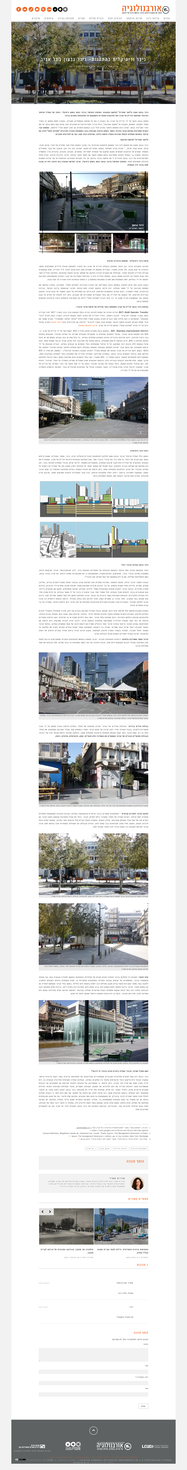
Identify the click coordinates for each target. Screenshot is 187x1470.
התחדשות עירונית (139, 1149)
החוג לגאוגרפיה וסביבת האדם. (91, 1457)
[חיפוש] (43, 8)
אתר (146, 1388)
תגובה (146, 1344)
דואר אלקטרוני (141, 1377)
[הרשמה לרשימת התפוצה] (37, 8)
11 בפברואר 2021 (44, 1283)
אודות (167, 18)
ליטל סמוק (56, 322)
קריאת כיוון (152, 18)
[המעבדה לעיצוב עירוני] (49, 11)
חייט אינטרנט (81, 1462)
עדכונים (36, 18)
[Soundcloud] (25, 8)
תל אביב (90, 1149)
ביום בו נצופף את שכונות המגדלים (78, 1249)
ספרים (81, 18)
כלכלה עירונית (120, 1149)
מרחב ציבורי (103, 1149)
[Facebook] (18, 8)
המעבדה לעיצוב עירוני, (123, 1457)
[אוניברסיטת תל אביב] (60, 11)
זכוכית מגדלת (96, 18)
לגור (71, 66)
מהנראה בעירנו (66, 18)
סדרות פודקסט (134, 18)
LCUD (50, 1460)
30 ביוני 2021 (43, 1307)
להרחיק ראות (115, 18)
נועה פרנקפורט (86, 1254)
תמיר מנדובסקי (124, 1282)
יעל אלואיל (143, 1257)
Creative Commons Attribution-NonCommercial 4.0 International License (126, 1460)
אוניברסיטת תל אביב (61, 1457)
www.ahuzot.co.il (88, 325)
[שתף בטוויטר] (44, 1161)
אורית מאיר (113, 66)
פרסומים (49, 18)
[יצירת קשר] (31, 8)
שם (146, 1366)
